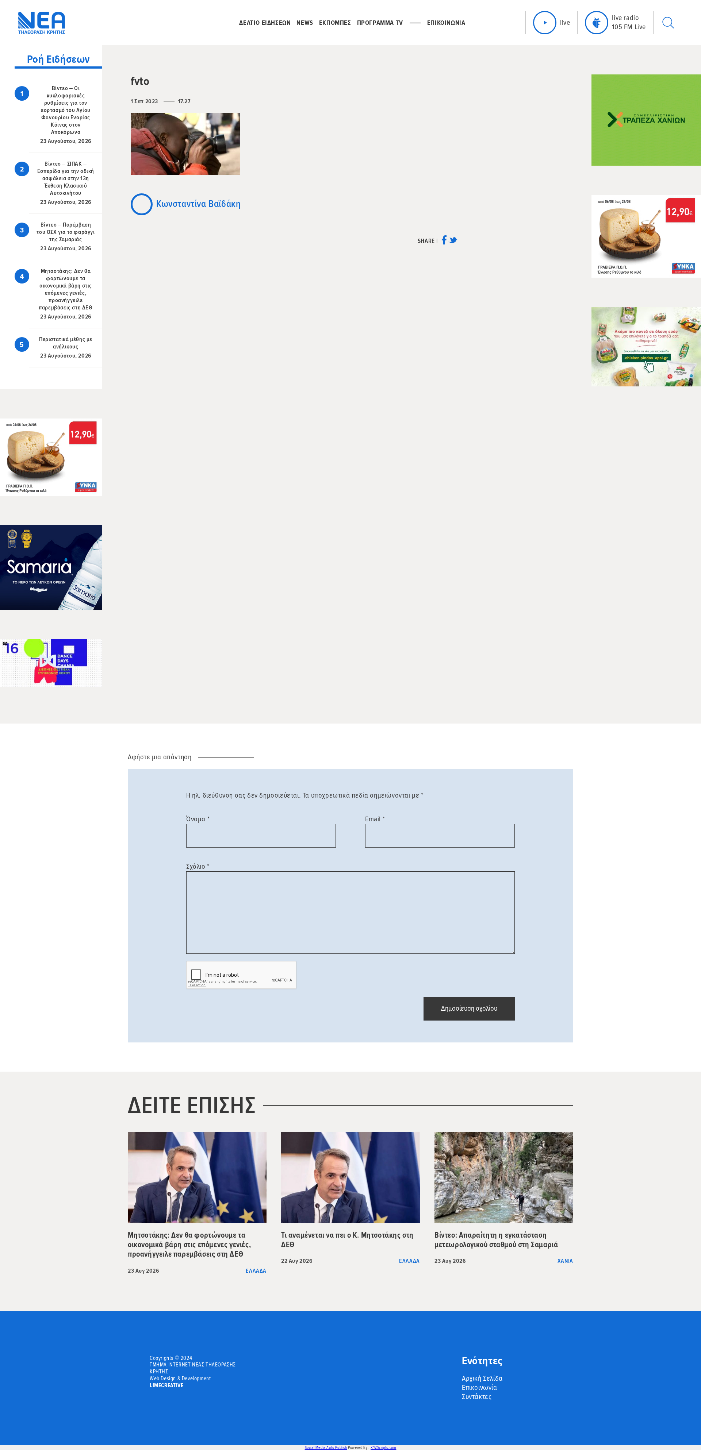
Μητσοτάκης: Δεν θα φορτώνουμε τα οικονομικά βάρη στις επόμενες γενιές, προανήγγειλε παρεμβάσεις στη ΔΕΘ (65, 289)
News (304, 23)
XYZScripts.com (383, 1447)
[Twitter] (452, 242)
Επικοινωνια (446, 23)
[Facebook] (444, 242)
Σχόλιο (198, 866)
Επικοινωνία (479, 1387)
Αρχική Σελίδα (482, 1378)
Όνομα (198, 819)
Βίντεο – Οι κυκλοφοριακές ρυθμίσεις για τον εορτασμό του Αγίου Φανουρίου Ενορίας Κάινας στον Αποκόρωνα (66, 110)
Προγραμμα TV (380, 23)
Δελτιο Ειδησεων (265, 23)
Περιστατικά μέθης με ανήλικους (65, 343)
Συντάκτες (476, 1396)
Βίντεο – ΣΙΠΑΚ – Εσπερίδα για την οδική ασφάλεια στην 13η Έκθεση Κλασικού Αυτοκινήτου (65, 178)
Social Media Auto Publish (326, 1447)
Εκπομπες (335, 23)
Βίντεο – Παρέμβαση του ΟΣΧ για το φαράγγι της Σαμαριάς (66, 232)
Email (375, 819)
